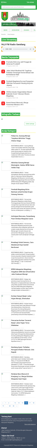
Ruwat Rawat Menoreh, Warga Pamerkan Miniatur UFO (17, 104)
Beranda (3, 34)
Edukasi (26, 30)
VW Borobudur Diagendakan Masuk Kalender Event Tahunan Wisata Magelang (19, 94)
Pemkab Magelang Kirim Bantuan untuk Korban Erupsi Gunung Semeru (22, 191)
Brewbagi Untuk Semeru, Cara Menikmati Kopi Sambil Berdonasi (22, 244)
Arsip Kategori (11, 34)
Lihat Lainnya (30, 124)
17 (30, 403)
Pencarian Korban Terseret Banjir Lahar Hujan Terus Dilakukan (21, 322)
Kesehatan (15, 30)
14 (18, 403)
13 (15, 403)
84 (10, 406)
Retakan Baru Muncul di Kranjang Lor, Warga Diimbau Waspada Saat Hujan (22, 376)
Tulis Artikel (30, 2)
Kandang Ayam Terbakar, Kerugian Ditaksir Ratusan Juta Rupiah (22, 349)
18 (33, 403)
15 (22, 403)
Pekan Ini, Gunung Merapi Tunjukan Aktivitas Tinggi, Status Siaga (21, 138)
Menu (4, 2)
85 (13, 406)
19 (3, 406)
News (5, 30)
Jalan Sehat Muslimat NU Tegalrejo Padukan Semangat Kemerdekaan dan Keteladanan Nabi (20, 73)
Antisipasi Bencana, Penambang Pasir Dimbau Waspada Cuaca (23, 217)
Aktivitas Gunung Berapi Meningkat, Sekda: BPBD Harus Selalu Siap (22, 165)
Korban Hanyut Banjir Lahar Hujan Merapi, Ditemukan (21, 297)
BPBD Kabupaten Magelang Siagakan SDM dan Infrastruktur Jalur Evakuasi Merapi (23, 271)
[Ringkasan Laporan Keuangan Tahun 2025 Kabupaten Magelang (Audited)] (2, 119)
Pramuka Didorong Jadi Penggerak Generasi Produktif (18, 63)
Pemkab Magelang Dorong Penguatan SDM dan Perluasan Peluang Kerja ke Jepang (20, 83)
